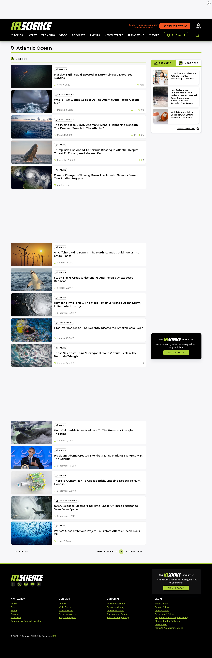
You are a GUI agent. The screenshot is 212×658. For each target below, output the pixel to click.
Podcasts (78, 35)
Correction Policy (115, 607)
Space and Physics (68, 501)
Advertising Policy (164, 614)
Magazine (137, 35)
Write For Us (65, 607)
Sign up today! (176, 352)
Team (13, 607)
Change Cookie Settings (167, 621)
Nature (62, 145)
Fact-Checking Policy (118, 617)
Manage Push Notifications (169, 628)
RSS (54, 636)
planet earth (65, 94)
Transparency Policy (117, 614)
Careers (14, 614)
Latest (32, 35)
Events (95, 35)
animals (63, 69)
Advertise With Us (68, 614)
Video (63, 35)
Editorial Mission (116, 603)
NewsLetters (114, 35)
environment (65, 323)
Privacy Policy (162, 610)
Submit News (66, 610)
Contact (63, 603)
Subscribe (16, 617)
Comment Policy (115, 610)
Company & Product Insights (26, 621)
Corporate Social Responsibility (171, 617)
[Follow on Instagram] (26, 584)
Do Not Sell (161, 624)
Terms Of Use (161, 603)
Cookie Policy (162, 607)
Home (14, 603)
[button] (197, 35)
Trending (48, 35)
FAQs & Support (67, 617)
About (14, 610)
